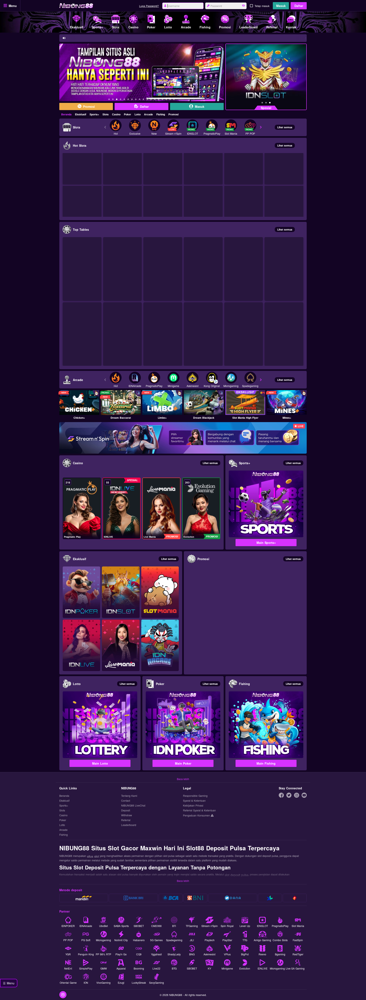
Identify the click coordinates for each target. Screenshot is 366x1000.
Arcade (148, 114)
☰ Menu (8, 983)
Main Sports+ (266, 542)
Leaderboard (128, 825)
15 (162, 100)
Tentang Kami (129, 796)
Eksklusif (80, 114)
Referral (125, 820)
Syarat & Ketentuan (194, 800)
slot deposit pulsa (236, 875)
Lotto (137, 114)
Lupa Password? (149, 6)
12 (151, 100)
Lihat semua (284, 127)
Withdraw (126, 815)
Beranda (66, 114)
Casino (116, 114)
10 (143, 100)
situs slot (93, 856)
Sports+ (94, 114)
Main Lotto (100, 763)
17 (170, 100)
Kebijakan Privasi (193, 805)
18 (174, 100)
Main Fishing (266, 763)
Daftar (298, 6)
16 (166, 100)
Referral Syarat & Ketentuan (199, 810)
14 (158, 100)
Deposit (125, 810)
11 (147, 100)
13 (155, 100)
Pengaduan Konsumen (197, 815)
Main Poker (183, 763)
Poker (127, 114)
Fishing (160, 114)
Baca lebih (183, 779)
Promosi (173, 114)
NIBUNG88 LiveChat (133, 805)
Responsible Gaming (195, 796)
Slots (106, 114)
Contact (125, 800)
